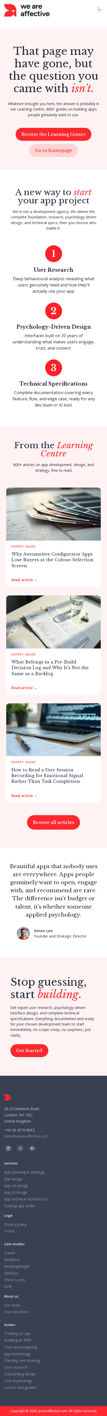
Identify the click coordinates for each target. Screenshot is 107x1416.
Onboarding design (20, 1374)
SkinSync (11, 1273)
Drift (8, 1287)
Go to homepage (53, 150)
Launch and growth (20, 1387)
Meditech (12, 1260)
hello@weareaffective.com (26, 1136)
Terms (9, 1231)
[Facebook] (32, 1148)
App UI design (15, 1192)
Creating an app (17, 1333)
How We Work (16, 1312)
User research (16, 1367)
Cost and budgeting (20, 1347)
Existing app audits (19, 1206)
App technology (17, 1354)
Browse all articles (53, 822)
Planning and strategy (22, 1361)
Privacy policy (15, 1224)
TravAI (9, 1253)
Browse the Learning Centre (54, 134)
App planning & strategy (24, 1172)
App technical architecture (26, 1199)
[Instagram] (20, 1148)
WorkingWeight (17, 1266)
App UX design (16, 1186)
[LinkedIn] (8, 1148)
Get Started (29, 1050)
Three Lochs (14, 1280)
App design (13, 1179)
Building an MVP (17, 1340)
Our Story (12, 1305)
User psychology (18, 1381)
